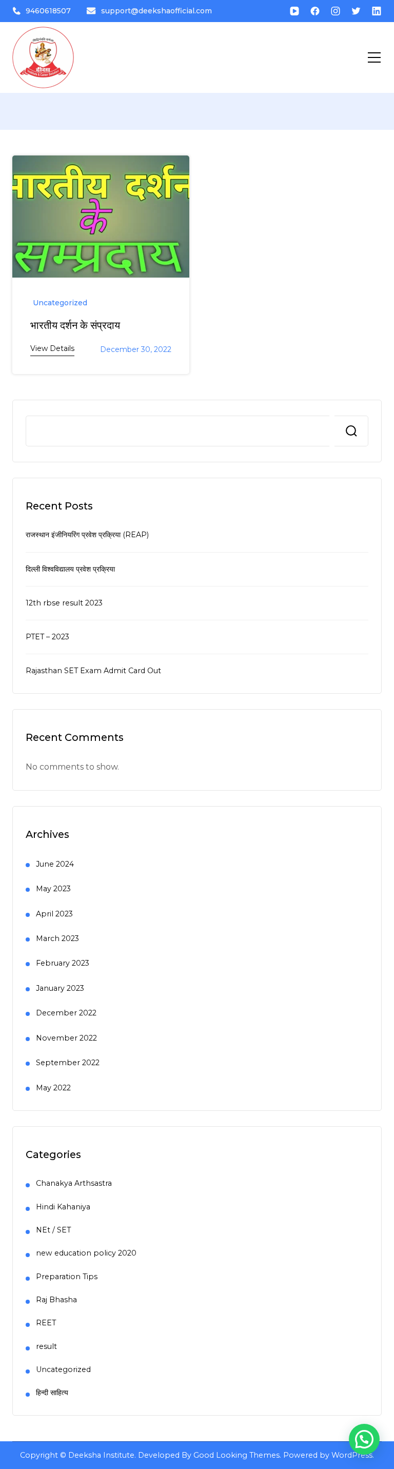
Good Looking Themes (236, 1455)
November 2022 (66, 1038)
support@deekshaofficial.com (156, 10)
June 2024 (55, 864)
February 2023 (62, 963)
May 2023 (53, 888)
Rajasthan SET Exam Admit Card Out (93, 670)
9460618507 (48, 10)
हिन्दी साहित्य (52, 1392)
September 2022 (68, 1062)
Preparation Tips (66, 1276)
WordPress (351, 1455)
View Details (52, 348)
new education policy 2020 (86, 1253)
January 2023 (60, 988)
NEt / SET (53, 1230)
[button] (364, 1439)
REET (46, 1322)
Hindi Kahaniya (63, 1206)
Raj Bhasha (56, 1299)
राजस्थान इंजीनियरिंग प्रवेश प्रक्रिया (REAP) (87, 534)
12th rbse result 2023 (64, 603)
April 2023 (54, 913)
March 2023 (57, 938)
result (46, 1346)
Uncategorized (60, 303)
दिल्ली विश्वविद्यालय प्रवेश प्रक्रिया (70, 569)
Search (351, 431)
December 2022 (66, 1012)
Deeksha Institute (101, 1455)
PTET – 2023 (47, 636)
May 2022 (53, 1087)
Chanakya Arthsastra (74, 1183)
